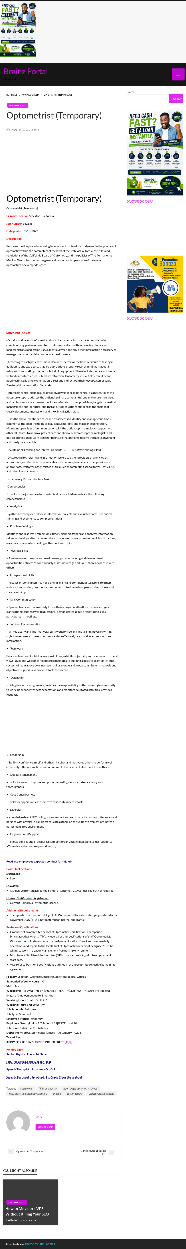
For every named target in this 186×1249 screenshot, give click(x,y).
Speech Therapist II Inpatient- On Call (30, 1069)
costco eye (26, 1088)
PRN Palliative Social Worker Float (28, 1061)
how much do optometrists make (28, 1093)
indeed (57, 1093)
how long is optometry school (80, 1088)
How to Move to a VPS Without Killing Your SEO (27, 1211)
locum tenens (74, 1093)
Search (130, 91)
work (14, 129)
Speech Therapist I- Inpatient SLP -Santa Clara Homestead (44, 1077)
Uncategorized (30, 95)
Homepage (11, 95)
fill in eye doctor (48, 1088)
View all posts (45, 1126)
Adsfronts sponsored (140, 200)
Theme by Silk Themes (40, 1244)
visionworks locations (101, 1093)
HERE (68, 1042)
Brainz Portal (26, 71)
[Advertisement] (62, 164)
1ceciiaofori (12, 1220)
